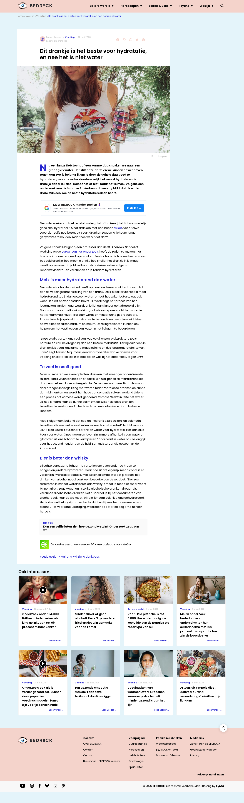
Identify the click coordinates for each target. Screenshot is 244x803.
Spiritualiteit (136, 767)
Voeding (41, 16)
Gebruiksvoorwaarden (203, 749)
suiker (118, 228)
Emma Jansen (54, 37)
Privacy (194, 755)
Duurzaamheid (138, 744)
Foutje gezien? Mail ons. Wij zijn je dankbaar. (70, 557)
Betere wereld (100, 6)
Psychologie (136, 761)
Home (20, 16)
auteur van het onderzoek (80, 252)
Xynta (220, 786)
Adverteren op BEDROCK (205, 744)
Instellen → (134, 208)
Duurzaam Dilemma (168, 755)
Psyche (184, 6)
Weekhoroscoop (166, 744)
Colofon (88, 749)
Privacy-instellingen (210, 774)
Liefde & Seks (158, 6)
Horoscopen (130, 6)
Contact (88, 755)
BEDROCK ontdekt (167, 749)
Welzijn (205, 6)
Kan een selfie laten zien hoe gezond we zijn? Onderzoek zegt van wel (91, 528)
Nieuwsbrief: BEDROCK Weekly (101, 761)
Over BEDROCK (92, 744)
